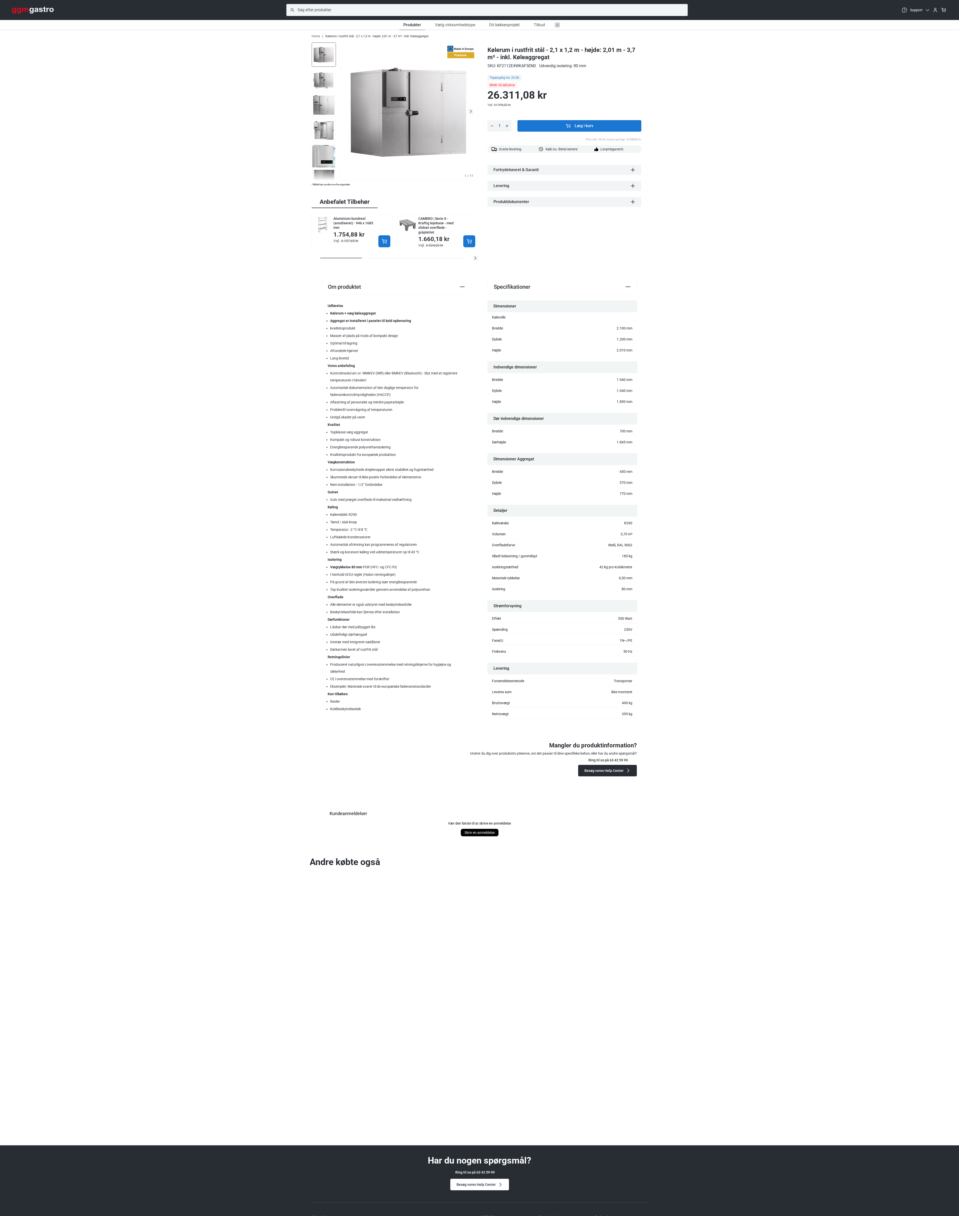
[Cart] (943, 9)
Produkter (412, 24)
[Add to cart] (384, 241)
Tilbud (539, 24)
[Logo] (33, 9)
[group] (324, 54)
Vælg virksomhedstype (455, 24)
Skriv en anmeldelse (480, 833)
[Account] (935, 10)
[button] (475, 258)
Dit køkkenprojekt (504, 24)
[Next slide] (470, 111)
